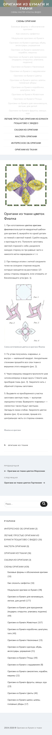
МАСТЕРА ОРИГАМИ (26, 136)
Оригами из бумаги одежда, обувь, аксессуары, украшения (27, 44)
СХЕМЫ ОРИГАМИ (26, 21)
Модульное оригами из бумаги (28, 38)
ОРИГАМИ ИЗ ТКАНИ (26, 149)
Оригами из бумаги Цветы (28, 75)
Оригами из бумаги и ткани (26, 6)
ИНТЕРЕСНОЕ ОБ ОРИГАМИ (26, 143)
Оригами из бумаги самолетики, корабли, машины (28, 51)
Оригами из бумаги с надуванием (27, 71)
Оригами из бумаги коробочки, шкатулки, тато (27, 89)
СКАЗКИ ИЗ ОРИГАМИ (26, 129)
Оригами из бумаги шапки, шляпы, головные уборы (28, 81)
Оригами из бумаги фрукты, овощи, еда (27, 112)
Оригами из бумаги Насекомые (27, 66)
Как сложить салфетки (28, 33)
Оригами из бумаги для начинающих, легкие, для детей (27, 105)
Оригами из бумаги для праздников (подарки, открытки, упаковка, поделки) (28, 59)
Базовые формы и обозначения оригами (27, 28)
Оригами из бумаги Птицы (28, 98)
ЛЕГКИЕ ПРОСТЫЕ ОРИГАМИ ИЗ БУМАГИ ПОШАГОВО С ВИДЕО (26, 121)
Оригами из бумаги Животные (28, 94)
